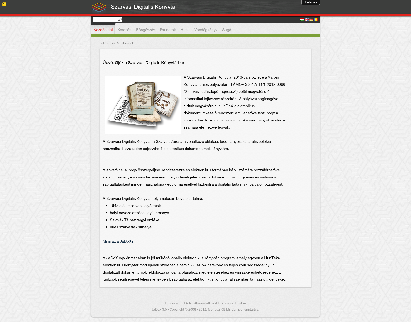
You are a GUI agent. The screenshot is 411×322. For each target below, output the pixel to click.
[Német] (311, 20)
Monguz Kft (216, 310)
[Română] (316, 20)
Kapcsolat (227, 303)
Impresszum (174, 303)
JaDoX (105, 43)
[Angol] (307, 20)
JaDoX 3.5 (159, 310)
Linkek (241, 303)
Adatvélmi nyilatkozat (201, 303)
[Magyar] (302, 20)
